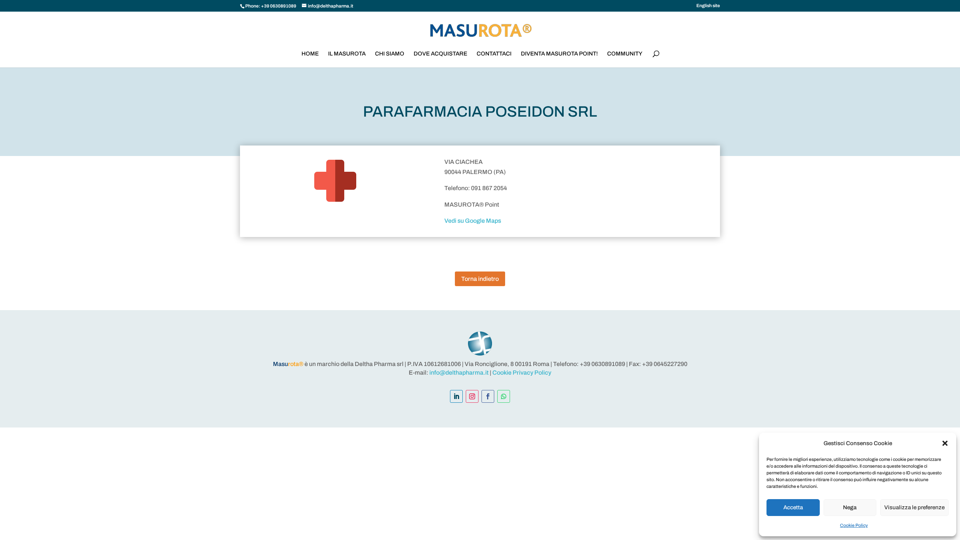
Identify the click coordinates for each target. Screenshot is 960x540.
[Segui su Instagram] (472, 396)
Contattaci (494, 54)
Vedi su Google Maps (472, 221)
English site (708, 5)
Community (624, 54)
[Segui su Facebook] (488, 396)
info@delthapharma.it (459, 372)
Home (310, 54)
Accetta (793, 507)
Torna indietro (480, 279)
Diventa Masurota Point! (559, 54)
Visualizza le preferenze (914, 507)
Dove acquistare (440, 54)
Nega (849, 507)
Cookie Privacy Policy (521, 372)
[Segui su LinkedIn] (456, 396)
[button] (945, 443)
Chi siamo (389, 54)
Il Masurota (347, 54)
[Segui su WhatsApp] (503, 396)
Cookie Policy (854, 525)
